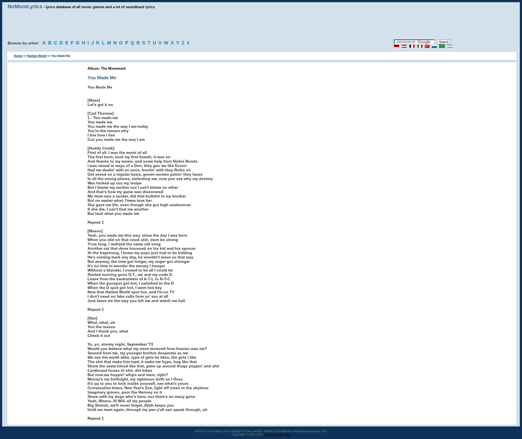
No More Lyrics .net (277, 434)
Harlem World (36, 55)
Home (18, 55)
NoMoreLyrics (25, 6)
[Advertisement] (261, 24)
